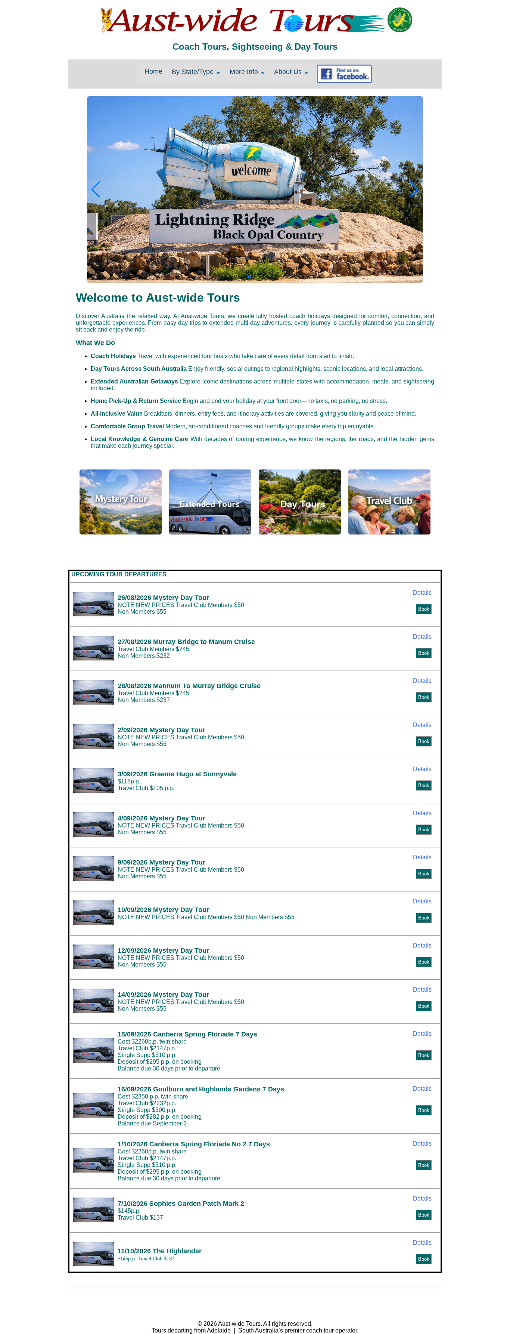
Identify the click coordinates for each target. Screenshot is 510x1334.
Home (153, 71)
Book (423, 609)
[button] (414, 189)
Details (422, 592)
